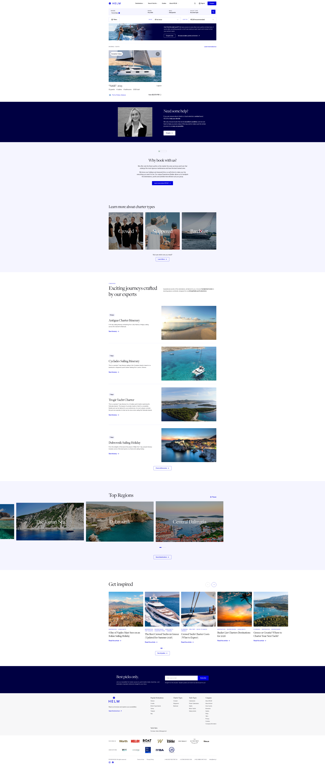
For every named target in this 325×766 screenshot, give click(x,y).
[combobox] (167, 19)
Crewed (175, 701)
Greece (152, 701)
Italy (152, 713)
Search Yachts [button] (152, 3)
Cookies (207, 721)
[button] (158, 54)
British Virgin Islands (156, 706)
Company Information (210, 723)
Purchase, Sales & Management (159, 731)
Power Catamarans (194, 703)
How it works (208, 706)
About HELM (208, 701)
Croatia (152, 703)
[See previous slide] (111, 524)
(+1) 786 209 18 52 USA (186, 759)
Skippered (176, 703)
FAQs (206, 713)
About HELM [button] (173, 3)
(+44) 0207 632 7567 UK (171, 759)
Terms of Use (140, 759)
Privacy (207, 718)
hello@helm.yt (212, 759)
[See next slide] (214, 524)
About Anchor (208, 703)
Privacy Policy (150, 759)
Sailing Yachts (192, 711)
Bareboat (175, 706)
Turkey (152, 708)
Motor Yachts (192, 708)
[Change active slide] (159, 547)
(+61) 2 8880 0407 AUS (201, 759)
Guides (164, 3)
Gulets (190, 706)
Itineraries (208, 708)
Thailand (153, 711)
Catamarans (192, 701)
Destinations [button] (139, 3)
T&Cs (206, 716)
